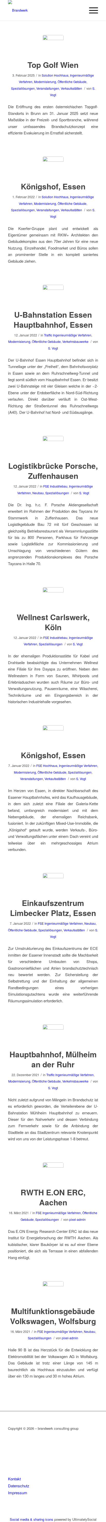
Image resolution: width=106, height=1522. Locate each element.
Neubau (38, 493)
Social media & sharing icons (32, 1519)
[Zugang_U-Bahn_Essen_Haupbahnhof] (53, 295)
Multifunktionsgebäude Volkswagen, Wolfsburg (53, 1315)
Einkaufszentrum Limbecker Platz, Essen (53, 907)
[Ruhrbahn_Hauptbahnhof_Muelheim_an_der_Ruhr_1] (53, 1034)
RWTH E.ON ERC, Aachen (53, 1197)
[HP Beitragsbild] (53, 45)
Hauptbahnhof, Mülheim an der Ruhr (53, 1059)
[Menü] (91, 10)
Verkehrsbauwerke (75, 341)
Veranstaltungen (47, 88)
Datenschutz (18, 1485)
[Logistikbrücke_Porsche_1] (53, 446)
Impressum (17, 1492)
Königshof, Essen (53, 186)
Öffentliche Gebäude (72, 81)
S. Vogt (53, 348)
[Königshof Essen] (53, 167)
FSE (46, 486)
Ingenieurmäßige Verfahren (72, 335)
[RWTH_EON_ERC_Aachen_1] (53, 1172)
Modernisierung (45, 81)
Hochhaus (61, 75)
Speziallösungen (23, 88)
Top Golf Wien (53, 64)
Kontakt (14, 1478)
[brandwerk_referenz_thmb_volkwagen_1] (53, 1291)
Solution (47, 75)
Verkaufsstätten (71, 88)
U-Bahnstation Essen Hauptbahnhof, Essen (53, 319)
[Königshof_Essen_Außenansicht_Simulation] (53, 735)
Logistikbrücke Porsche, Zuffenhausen (53, 470)
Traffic (48, 335)
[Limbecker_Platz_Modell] (53, 883)
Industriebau (58, 486)
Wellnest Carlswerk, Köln (53, 621)
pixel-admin (77, 1219)
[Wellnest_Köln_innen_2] (53, 597)
